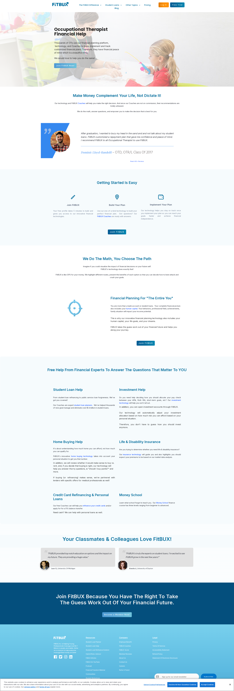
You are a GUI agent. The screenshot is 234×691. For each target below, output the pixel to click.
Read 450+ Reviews (137, 161)
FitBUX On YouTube (93, 662)
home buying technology (82, 456)
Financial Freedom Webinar (95, 670)
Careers (122, 666)
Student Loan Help (92, 646)
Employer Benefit (125, 642)
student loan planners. (83, 405)
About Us (122, 658)
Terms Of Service (158, 646)
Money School (162, 503)
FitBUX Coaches (104, 216)
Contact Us (123, 662)
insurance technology (132, 454)
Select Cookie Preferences (154, 685)
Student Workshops (93, 678)
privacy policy (30, 687)
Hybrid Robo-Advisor (93, 654)
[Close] (230, 684)
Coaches (81, 103)
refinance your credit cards (94, 506)
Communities (90, 674)
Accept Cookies (207, 685)
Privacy (155, 642)
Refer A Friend (124, 670)
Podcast (89, 666)
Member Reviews (125, 654)
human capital (131, 308)
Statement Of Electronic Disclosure (165, 658)
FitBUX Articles (91, 658)
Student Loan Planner (93, 642)
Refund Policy (157, 654)
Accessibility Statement (160, 650)
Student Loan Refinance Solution (97, 650)
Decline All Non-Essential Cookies (182, 685)
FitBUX (122, 650)
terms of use (45, 687)
